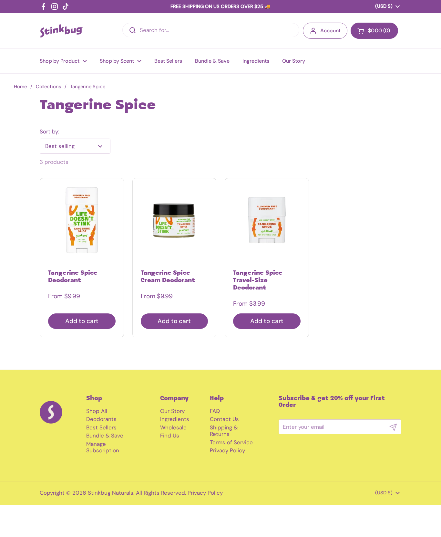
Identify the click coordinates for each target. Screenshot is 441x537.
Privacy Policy (227, 450)
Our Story (172, 411)
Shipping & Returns (224, 430)
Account (330, 30)
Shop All (96, 411)
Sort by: (49, 131)
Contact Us (224, 419)
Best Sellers (101, 427)
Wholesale (173, 427)
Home (20, 86)
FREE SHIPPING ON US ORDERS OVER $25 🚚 (220, 6)
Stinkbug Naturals (110, 492)
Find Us (169, 435)
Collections (48, 86)
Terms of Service (231, 442)
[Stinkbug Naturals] (61, 31)
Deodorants (101, 419)
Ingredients (174, 419)
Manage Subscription (102, 447)
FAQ (215, 411)
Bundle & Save (104, 435)
